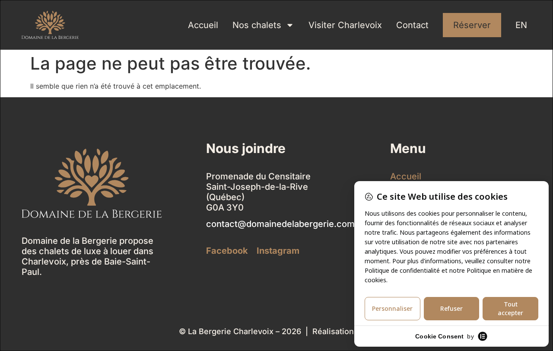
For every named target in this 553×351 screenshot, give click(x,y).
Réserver (472, 25)
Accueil (203, 25)
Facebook (227, 251)
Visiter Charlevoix (345, 25)
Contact (412, 25)
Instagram (278, 251)
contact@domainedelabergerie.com (280, 224)
